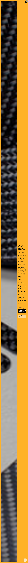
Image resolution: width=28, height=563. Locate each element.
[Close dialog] (26, 2)
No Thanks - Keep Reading (22, 316)
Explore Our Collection (22, 311)
